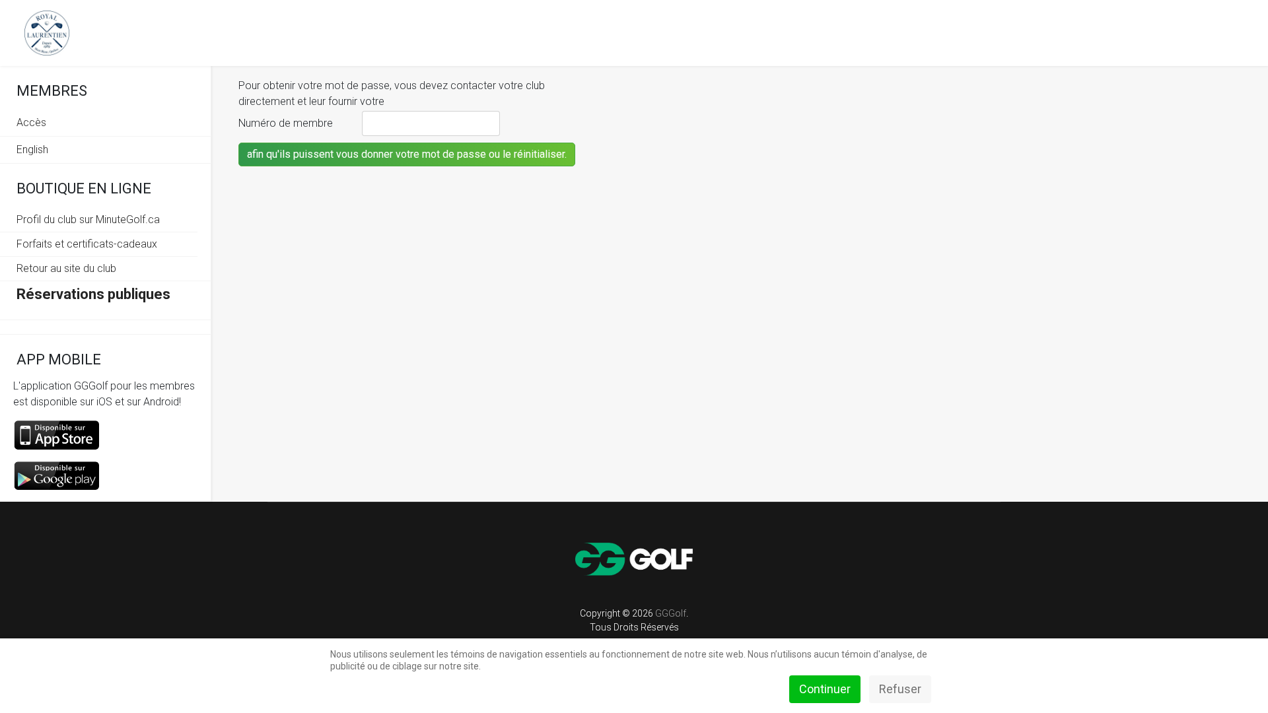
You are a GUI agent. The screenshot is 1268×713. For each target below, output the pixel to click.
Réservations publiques (93, 294)
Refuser (900, 689)
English (32, 149)
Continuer (825, 689)
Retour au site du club (66, 268)
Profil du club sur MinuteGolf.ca (88, 219)
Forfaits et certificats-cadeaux (87, 244)
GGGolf (670, 613)
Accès (31, 122)
